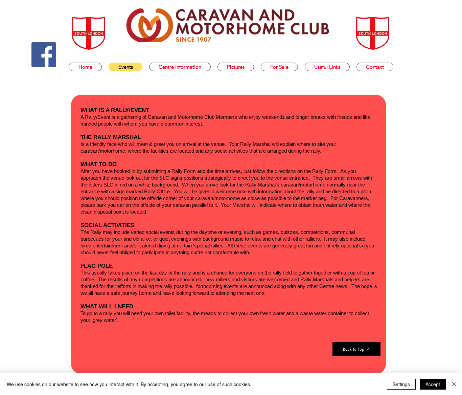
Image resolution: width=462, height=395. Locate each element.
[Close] (454, 384)
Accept (432, 384)
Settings (401, 384)
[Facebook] (43, 54)
